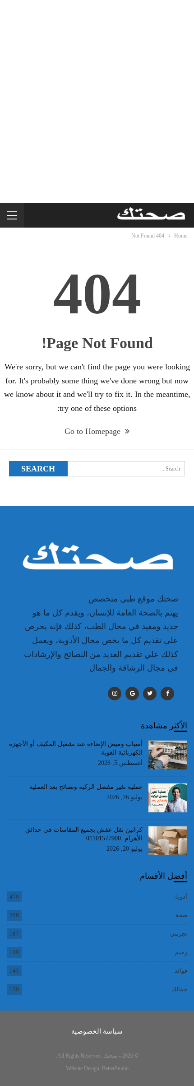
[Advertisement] (97, 102)
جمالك (179, 989)
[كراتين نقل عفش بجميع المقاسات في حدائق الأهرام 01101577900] (168, 840)
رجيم (181, 952)
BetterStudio (115, 1068)
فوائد (181, 970)
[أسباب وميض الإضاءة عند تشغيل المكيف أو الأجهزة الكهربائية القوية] (168, 755)
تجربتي (178, 933)
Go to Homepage (94, 431)
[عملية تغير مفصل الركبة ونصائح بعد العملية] (168, 797)
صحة (181, 915)
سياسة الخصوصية (97, 1031)
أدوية (181, 896)
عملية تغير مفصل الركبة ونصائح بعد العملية (86, 786)
